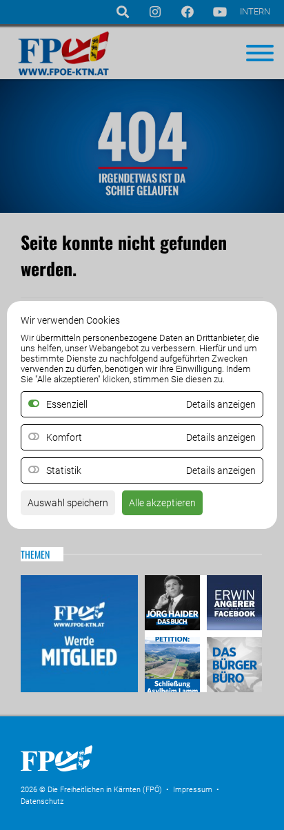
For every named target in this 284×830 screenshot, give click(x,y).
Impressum (192, 789)
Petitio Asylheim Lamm (174, 663)
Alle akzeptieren (162, 502)
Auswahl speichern (68, 502)
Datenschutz (42, 801)
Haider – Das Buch (174, 604)
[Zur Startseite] (124, 775)
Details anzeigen (221, 437)
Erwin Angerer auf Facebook (232, 604)
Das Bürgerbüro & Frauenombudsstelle (232, 663)
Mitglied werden (79, 633)
